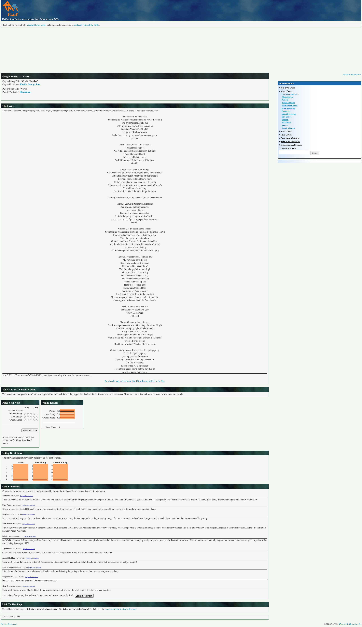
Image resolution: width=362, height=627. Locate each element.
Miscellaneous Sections (291, 145)
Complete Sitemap (288, 148)
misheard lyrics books (36, 24)
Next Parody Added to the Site (151, 381)
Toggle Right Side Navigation (352, 74)
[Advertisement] (181, 50)
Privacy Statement (9, 623)
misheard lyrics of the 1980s (86, 24)
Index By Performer (290, 106)
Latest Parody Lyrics (290, 94)
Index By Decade (288, 108)
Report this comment (26, 496)
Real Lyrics (286, 135)
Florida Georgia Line (30, 84)
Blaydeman (25, 91)
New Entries (286, 117)
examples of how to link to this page (121, 608)
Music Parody (287, 91)
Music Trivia (286, 131)
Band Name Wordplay (290, 138)
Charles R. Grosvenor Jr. (350, 623)
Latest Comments (289, 114)
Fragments (286, 111)
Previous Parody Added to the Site (120, 381)
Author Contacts (288, 103)
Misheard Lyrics (288, 88)
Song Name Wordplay (290, 141)
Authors (285, 100)
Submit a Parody (288, 128)
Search (284, 125)
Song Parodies (10, 76)
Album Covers (287, 97)
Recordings (286, 123)
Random (285, 120)
